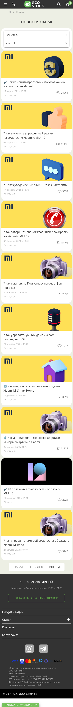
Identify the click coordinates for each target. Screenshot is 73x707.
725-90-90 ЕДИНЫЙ (39, 582)
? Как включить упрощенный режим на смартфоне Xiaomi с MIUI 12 (28, 135)
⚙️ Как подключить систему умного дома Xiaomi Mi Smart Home (32, 388)
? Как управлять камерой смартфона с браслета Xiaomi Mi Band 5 (36, 543)
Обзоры (8, 502)
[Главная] (10, 12)
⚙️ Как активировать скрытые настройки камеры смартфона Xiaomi (32, 440)
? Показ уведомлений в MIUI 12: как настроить (35, 185)
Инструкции (10, 95)
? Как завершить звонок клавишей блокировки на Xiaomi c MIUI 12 (36, 234)
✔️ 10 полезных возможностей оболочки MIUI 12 (32, 491)
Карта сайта (10, 635)
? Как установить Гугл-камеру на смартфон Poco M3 (33, 285)
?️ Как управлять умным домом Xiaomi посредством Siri (29, 337)
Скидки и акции (12, 612)
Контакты (8, 627)
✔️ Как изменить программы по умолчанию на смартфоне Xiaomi (34, 84)
